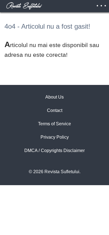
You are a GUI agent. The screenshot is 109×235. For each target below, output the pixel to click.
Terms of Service (54, 123)
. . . (101, 4)
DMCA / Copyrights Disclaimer (54, 150)
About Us (54, 97)
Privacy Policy (55, 137)
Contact (54, 110)
